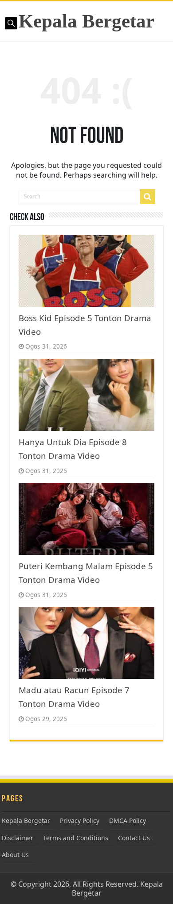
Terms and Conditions (75, 838)
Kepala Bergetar (86, 21)
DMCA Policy (127, 820)
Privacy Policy (79, 820)
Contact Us (134, 838)
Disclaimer (17, 838)
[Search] (147, 196)
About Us (15, 854)
